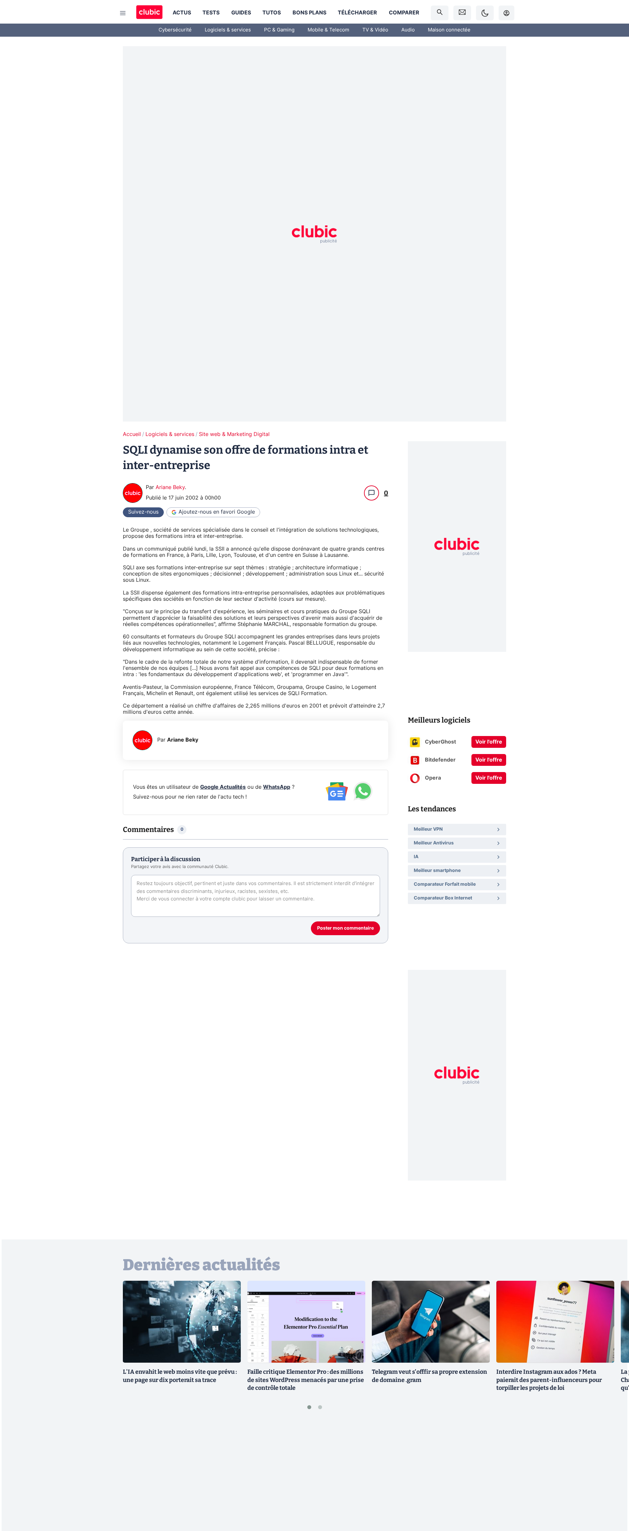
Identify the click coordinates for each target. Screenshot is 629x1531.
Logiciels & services (228, 30)
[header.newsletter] (462, 13)
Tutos (271, 12)
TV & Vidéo (375, 30)
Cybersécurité (175, 30)
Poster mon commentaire (345, 928)
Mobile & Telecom (328, 30)
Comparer (404, 12)
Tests (210, 12)
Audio (408, 30)
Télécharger (357, 12)
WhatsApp (276, 787)
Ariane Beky (170, 487)
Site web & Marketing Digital (234, 434)
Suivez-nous (143, 512)
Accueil (132, 434)
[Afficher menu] (123, 13)
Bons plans (309, 12)
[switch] (485, 13)
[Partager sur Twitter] (612, 1496)
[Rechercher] (440, 13)
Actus (182, 12)
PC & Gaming (279, 30)
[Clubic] (149, 13)
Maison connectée (449, 30)
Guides (241, 12)
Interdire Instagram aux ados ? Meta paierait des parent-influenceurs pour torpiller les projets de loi (549, 1380)
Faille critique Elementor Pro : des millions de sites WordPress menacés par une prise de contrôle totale (305, 1380)
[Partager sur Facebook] (612, 1474)
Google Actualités (223, 787)
